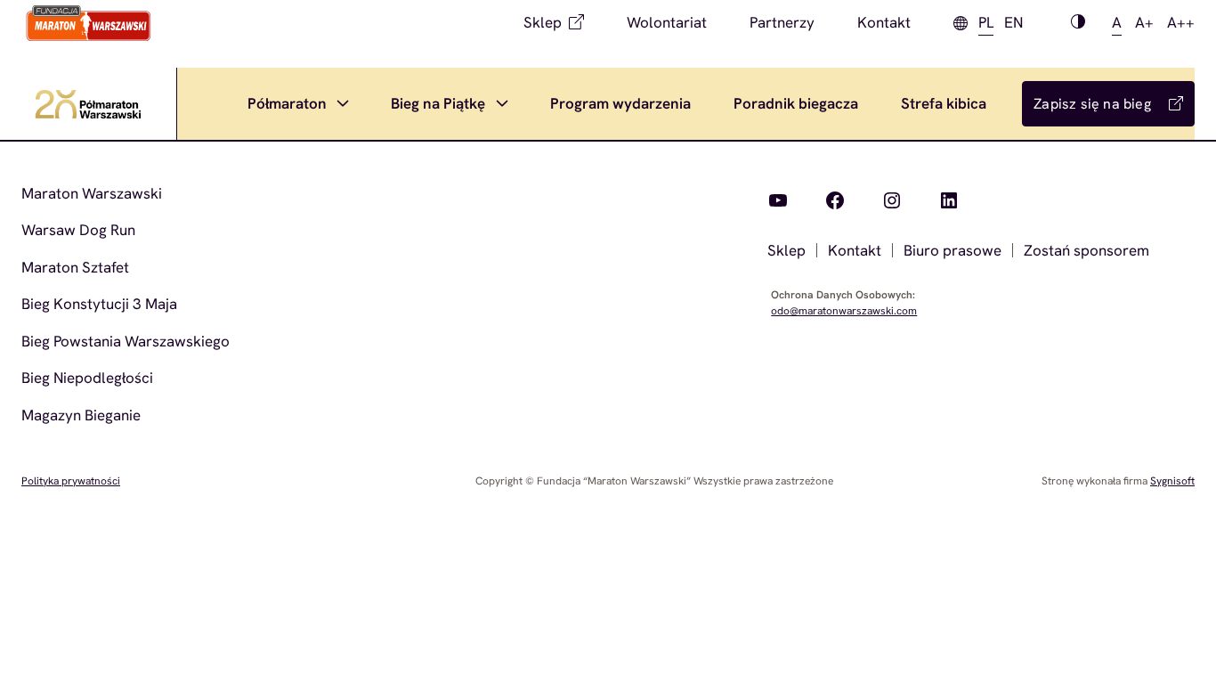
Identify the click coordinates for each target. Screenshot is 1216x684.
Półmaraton (287, 103)
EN (1013, 22)
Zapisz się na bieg (1092, 103)
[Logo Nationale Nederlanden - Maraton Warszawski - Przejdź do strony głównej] (88, 23)
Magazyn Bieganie (81, 415)
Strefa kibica (943, 103)
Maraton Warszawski (91, 193)
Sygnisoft (1172, 481)
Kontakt (884, 22)
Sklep (542, 22)
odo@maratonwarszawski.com (844, 311)
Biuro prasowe (952, 250)
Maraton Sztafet (75, 267)
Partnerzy (782, 22)
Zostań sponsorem (1086, 250)
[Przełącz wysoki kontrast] (1078, 23)
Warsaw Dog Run (78, 230)
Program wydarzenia (620, 103)
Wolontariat (667, 22)
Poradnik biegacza (796, 103)
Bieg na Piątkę (438, 103)
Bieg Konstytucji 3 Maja (99, 304)
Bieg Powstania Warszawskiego (125, 341)
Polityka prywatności (70, 481)
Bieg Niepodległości (87, 377)
